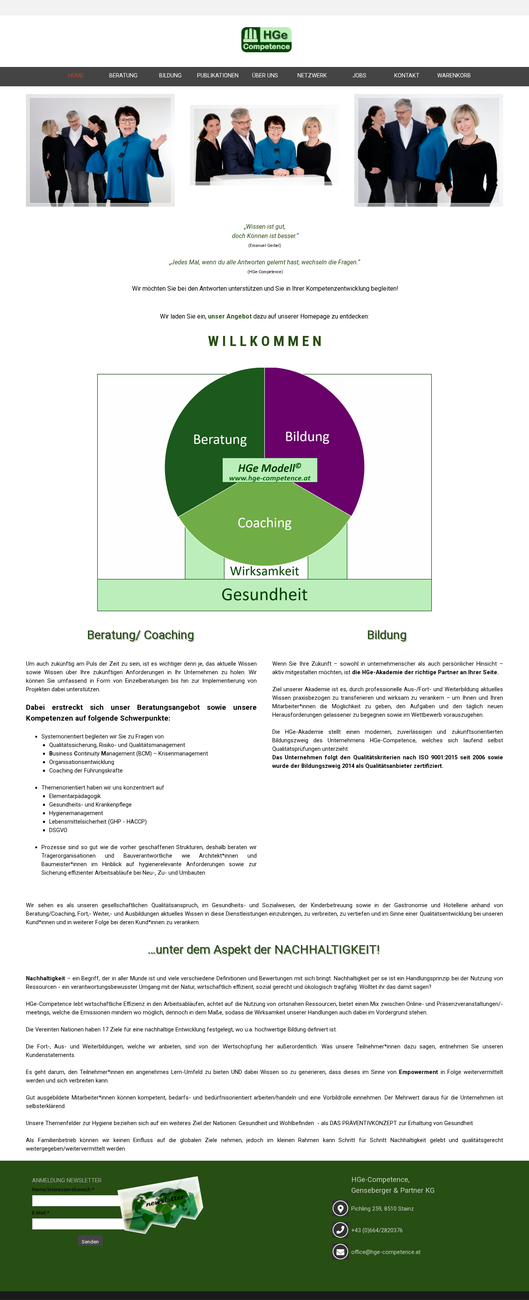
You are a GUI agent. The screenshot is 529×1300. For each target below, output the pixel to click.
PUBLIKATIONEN (218, 75)
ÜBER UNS (265, 75)
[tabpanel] (264, 3)
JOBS (359, 75)
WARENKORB (454, 75)
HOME (76, 75)
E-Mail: (40, 1213)
